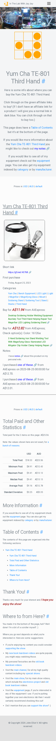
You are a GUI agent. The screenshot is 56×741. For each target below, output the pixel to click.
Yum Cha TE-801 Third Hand (28, 144)
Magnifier (14, 297)
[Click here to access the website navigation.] (49, 3)
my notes (40, 148)
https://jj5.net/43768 (18, 272)
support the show (39, 705)
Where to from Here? (20, 580)
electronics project (32, 682)
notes (17, 356)
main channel (20, 670)
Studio (11, 304)
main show (19, 678)
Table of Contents (42, 127)
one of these (25, 365)
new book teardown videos (22, 653)
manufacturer (44, 169)
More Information (18, 565)
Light (50, 293)
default (38, 186)
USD (25, 186)
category (22, 169)
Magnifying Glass (29, 297)
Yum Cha (12, 293)
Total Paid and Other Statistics (24, 560)
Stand (44, 300)
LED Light (41, 293)
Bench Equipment (26, 293)
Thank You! (15, 575)
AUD (31, 186)
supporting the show (15, 648)
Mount (42, 297)
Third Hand (21, 304)
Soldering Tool (32, 300)
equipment (43, 160)
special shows (33, 673)
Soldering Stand (16, 300)
